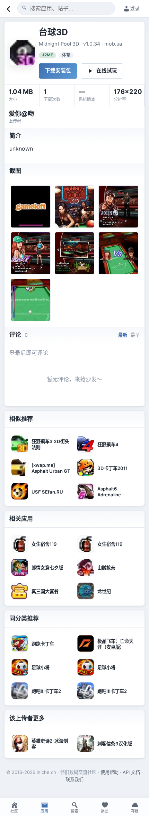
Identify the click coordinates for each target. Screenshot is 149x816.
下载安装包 (58, 70)
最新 (122, 335)
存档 (135, 811)
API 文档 (131, 772)
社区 (14, 811)
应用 (44, 811)
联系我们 (74, 779)
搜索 (74, 811)
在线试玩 (106, 70)
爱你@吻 (21, 113)
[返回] (7, 8)
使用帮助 (109, 772)
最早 (135, 335)
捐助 (104, 811)
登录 (135, 8)
